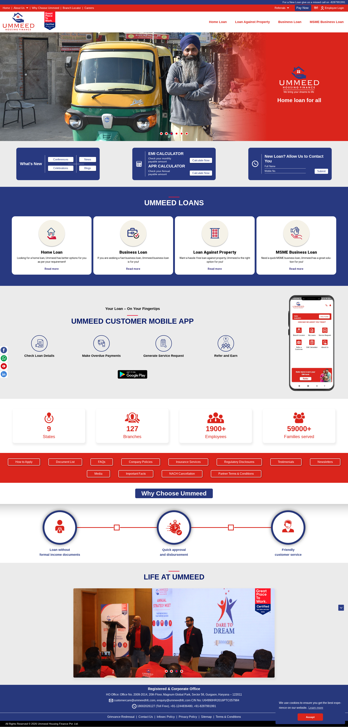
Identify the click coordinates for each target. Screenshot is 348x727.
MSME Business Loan (327, 22)
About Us (19, 7)
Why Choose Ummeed (45, 7)
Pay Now (302, 8)
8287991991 (338, 2)
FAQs (101, 461)
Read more (52, 268)
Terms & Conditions (228, 716)
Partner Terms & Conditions (236, 473)
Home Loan (218, 22)
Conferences (60, 159)
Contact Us (146, 716)
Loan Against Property (252, 22)
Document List (65, 461)
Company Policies (140, 461)
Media (98, 473)
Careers (89, 7)
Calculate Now (201, 160)
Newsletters (325, 461)
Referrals (280, 7)
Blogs (87, 168)
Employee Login (334, 7)
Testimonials (286, 461)
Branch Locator (72, 7)
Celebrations (60, 168)
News (87, 159)
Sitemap (206, 716)
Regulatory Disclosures (239, 461)
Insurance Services (188, 461)
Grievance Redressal (121, 716)
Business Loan (289, 22)
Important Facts (136, 473)
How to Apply (23, 461)
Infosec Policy (165, 716)
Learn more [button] (315, 707)
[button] (161, 133)
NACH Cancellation (182, 473)
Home (6, 7)
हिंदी (316, 7)
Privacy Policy (188, 716)
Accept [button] (310, 717)
